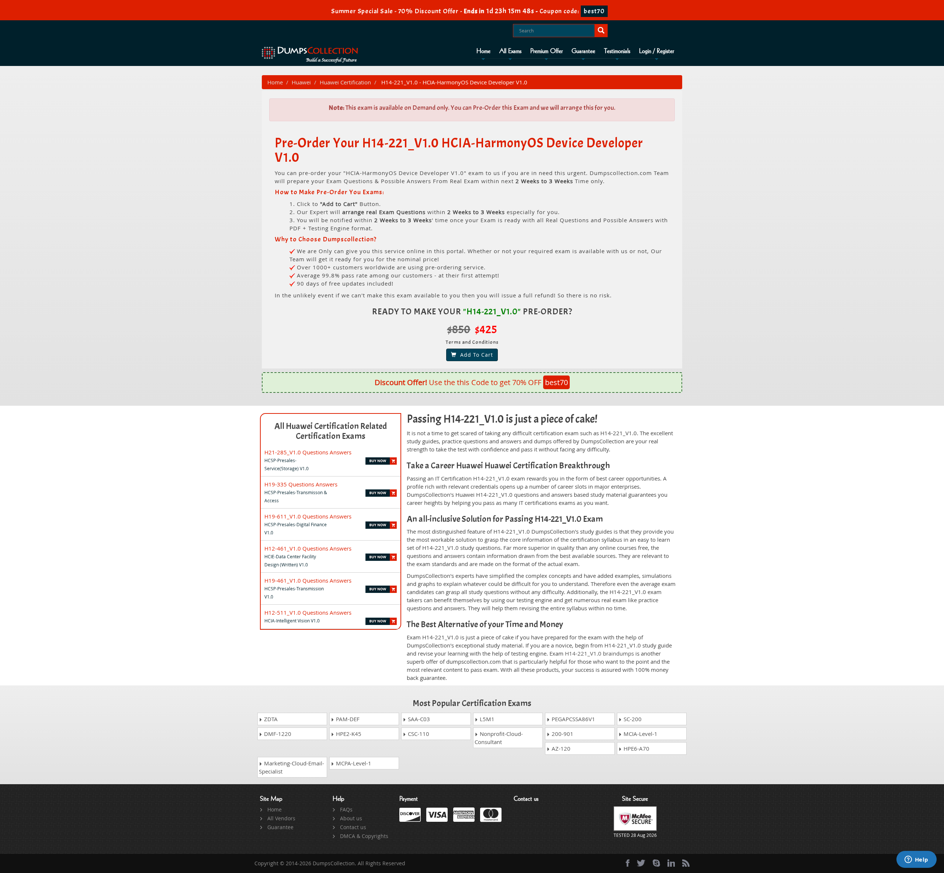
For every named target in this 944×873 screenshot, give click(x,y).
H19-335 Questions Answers (300, 484)
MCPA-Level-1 (352, 763)
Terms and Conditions (472, 342)
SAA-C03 (418, 719)
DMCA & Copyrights (364, 836)
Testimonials (617, 51)
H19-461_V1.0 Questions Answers (307, 580)
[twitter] (641, 863)
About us (351, 818)
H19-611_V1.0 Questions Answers (307, 516)
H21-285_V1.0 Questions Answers (307, 452)
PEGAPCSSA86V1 (572, 719)
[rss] (686, 863)
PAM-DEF (347, 719)
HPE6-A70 (635, 748)
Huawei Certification (345, 82)
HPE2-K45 (347, 733)
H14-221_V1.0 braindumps (599, 653)
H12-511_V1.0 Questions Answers (307, 612)
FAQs (346, 809)
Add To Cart (475, 354)
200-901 (561, 733)
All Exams (510, 51)
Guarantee (583, 51)
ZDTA (270, 719)
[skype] (656, 863)
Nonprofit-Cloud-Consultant (499, 737)
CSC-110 (417, 733)
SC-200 (632, 719)
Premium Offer (546, 51)
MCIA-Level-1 (639, 733)
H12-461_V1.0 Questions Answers (307, 548)
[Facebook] (627, 863)
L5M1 (486, 719)
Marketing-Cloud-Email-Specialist (291, 767)
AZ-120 (560, 748)
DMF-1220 (277, 733)
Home (483, 51)
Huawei (301, 82)
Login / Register (656, 51)
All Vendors (281, 818)
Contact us (353, 827)
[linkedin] (671, 863)
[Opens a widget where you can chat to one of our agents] (916, 860)
